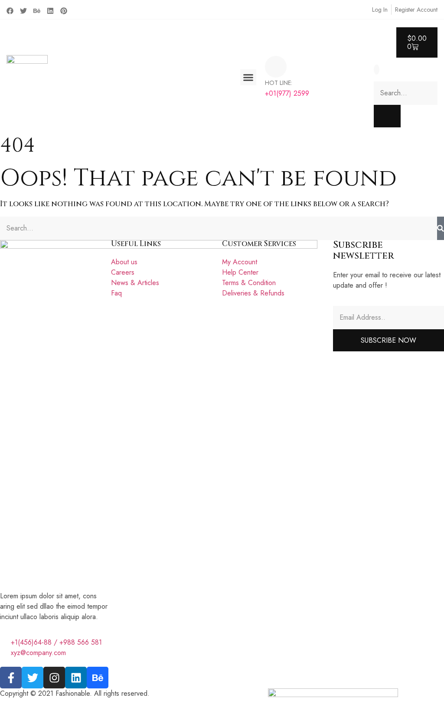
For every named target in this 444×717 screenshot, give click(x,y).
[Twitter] (23, 10)
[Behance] (36, 10)
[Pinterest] (63, 10)
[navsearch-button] (376, 70)
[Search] (440, 228)
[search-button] (387, 116)
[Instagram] (54, 677)
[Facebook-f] (11, 677)
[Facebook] (10, 10)
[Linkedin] (50, 10)
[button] (248, 77)
